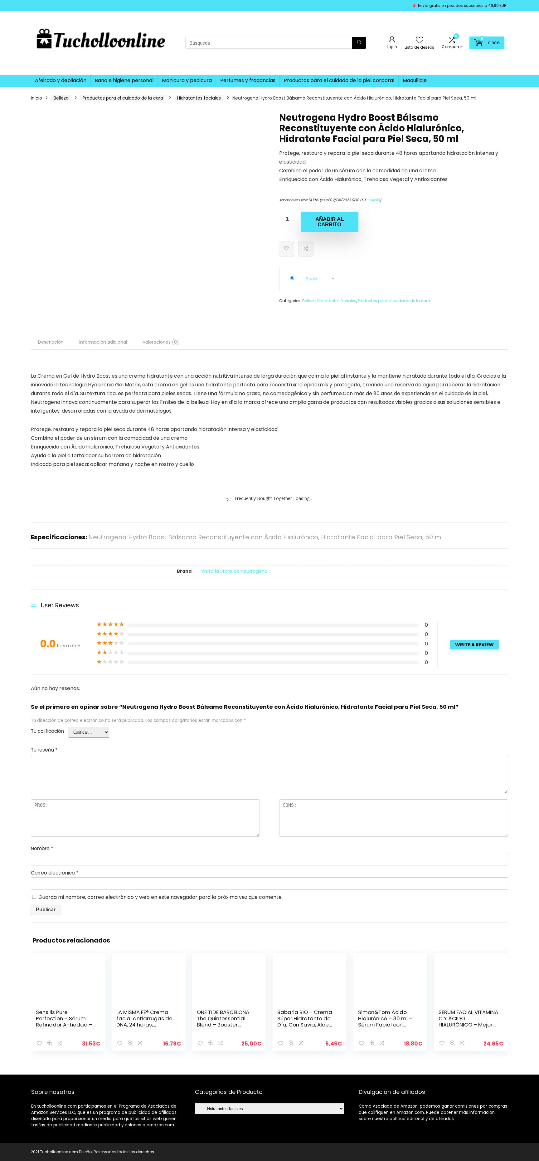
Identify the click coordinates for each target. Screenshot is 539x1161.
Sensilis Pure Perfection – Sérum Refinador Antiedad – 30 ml (64, 1021)
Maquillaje (415, 80)
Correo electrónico (54, 873)
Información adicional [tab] (103, 342)
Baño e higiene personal (124, 80)
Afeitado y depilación (60, 80)
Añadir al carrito (329, 222)
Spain (311, 278)
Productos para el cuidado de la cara (123, 98)
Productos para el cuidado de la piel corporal (339, 80)
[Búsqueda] (359, 43)
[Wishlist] (419, 40)
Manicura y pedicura (187, 80)
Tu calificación (47, 731)
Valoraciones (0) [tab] (161, 342)
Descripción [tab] (51, 342)
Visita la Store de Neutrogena (234, 571)
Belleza (61, 98)
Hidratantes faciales (199, 98)
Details (374, 200)
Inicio (36, 98)
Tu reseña (44, 750)
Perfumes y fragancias (247, 80)
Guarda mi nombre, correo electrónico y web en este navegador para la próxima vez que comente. (160, 897)
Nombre (42, 848)
